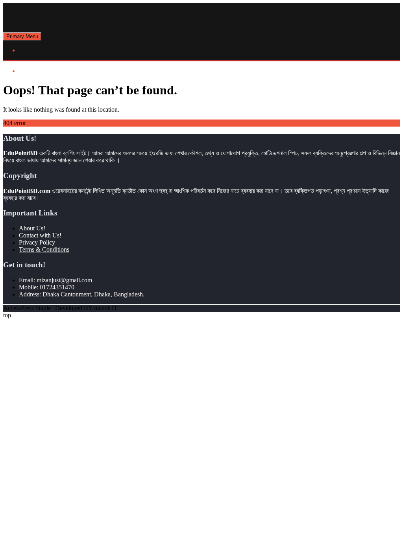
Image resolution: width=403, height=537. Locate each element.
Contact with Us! (40, 235)
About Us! (32, 228)
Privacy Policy (37, 242)
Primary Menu (22, 36)
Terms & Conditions (44, 249)
